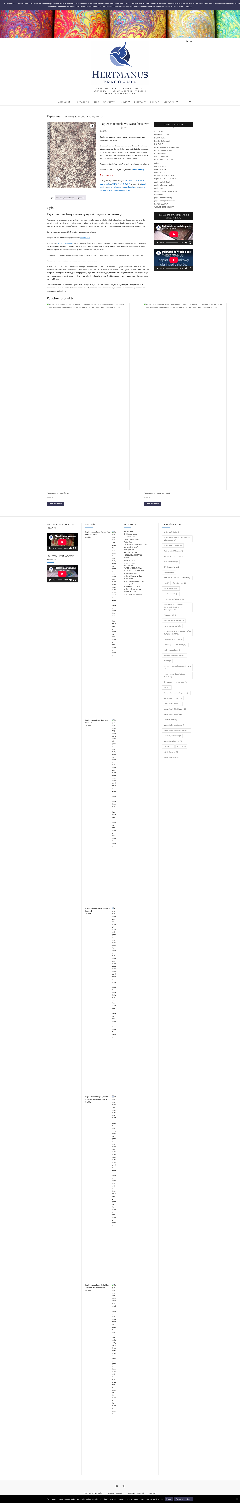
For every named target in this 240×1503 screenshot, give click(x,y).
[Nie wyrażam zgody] (237, 1499)
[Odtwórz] (157, 242)
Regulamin (169, 102)
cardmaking (169, 572)
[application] (173, 234)
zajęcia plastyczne (171, 757)
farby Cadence (179, 583)
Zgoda (168, 1499)
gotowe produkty (171, 588)
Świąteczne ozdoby (161, 135)
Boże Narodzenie (171, 562)
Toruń (167, 687)
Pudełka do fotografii (162, 141)
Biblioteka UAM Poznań (173, 551)
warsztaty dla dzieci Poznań (175, 709)
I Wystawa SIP (170, 615)
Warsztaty (109, 102)
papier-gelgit (159, 194)
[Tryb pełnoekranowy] (190, 242)
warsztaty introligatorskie (174, 725)
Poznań (167, 661)
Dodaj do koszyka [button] (55, 504)
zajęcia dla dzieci (171, 752)
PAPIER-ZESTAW (161, 204)
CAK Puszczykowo (171, 567)
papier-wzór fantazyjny (163, 198)
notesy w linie (159, 172)
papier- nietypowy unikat (164, 185)
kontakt (155, 102)
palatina (103, 187)
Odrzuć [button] (189, 6)
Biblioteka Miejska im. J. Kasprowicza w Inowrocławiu (177, 539)
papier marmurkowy (122, 190)
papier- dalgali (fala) (162, 182)
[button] (92, 126)
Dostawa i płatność (136, 1493)
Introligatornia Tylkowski (174, 599)
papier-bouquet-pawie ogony (165, 191)
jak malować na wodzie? (174, 621)
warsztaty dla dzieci (172, 704)
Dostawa (139, 102)
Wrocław (181, 747)
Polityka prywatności (93, 1493)
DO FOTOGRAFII (161, 138)
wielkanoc (168, 747)
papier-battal (105, 184)
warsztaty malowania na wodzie (177, 730)
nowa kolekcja (181, 645)
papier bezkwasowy (114, 187)
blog (181, 556)
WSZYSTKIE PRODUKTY (120, 184)
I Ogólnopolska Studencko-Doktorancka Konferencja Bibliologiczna (173, 607)
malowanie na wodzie (173, 639)
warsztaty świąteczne (173, 741)
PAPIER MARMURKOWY (136, 181)
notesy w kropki (160, 169)
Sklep (124, 102)
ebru (166, 583)
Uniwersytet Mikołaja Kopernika (176, 693)
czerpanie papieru (171, 578)
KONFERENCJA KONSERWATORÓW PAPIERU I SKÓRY (177, 632)
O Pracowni (83, 102)
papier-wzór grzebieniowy (164, 201)
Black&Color (169, 556)
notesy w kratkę (160, 166)
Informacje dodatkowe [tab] (65, 198)
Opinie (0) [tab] (80, 198)
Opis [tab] (52, 198)
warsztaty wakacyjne (172, 736)
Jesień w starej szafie (172, 626)
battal (143, 184)
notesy (156, 163)
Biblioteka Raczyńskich (173, 545)
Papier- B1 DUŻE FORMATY (165, 179)
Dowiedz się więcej (183, 1499)
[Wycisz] (186, 242)
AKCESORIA (159, 131)
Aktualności (65, 102)
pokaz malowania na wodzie (175, 655)
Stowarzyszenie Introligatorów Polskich (175, 675)
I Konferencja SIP (171, 594)
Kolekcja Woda (160, 153)
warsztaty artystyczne (173, 698)
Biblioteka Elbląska (172, 532)
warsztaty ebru (170, 720)
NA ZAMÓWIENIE (161, 157)
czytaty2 (186, 578)
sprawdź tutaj (138, 170)
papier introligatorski (131, 187)
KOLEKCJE (158, 144)
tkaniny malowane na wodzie (175, 682)
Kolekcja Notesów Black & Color (167, 147)
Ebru (96, 102)
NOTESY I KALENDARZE (164, 160)
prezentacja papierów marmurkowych (177, 667)
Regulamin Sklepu (115, 1493)
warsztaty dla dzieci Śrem (174, 714)
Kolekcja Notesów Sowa (163, 150)
